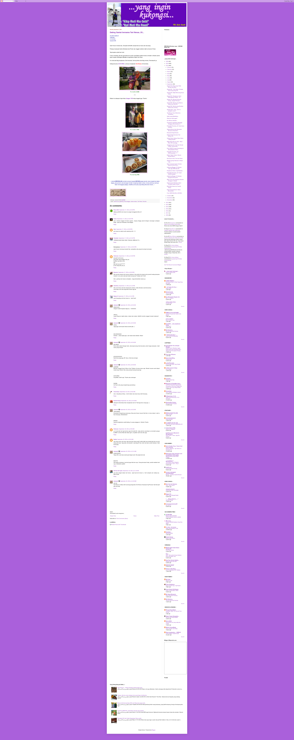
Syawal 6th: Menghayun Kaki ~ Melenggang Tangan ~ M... (174, 96)
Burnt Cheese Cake (170, 320)
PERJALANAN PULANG (172, 413)
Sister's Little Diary (171, 568)
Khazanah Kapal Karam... (173, 132)
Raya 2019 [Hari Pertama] (171, 595)
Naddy (115, 439)
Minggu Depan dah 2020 (171, 561)
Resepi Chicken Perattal (171, 403)
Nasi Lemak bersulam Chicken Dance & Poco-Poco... (174, 164)
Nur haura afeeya (174, 245)
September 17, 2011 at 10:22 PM (128, 247)
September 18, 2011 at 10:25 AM (125, 439)
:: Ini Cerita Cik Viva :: (171, 287)
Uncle (115, 218)
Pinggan (167, 457)
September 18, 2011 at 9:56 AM (126, 429)
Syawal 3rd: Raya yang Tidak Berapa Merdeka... (174, 86)
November (170, 197)
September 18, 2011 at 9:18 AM (129, 400)
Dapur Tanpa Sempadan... (172, 616)
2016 (167, 210)
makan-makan (134, 201)
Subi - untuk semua (170, 485)
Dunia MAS (169, 621)
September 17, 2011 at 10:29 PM (127, 256)
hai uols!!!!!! (168, 505)
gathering (121, 201)
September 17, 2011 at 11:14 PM (126, 296)
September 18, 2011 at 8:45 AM (128, 364)
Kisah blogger (127, 201)
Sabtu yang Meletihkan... (173, 116)
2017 (167, 213)
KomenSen (169, 391)
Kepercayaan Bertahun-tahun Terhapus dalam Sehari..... (174, 183)
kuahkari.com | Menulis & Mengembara (172, 433)
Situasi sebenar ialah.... (171, 272)
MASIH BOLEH (169, 533)
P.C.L (167, 554)
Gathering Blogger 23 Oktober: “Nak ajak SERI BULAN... (174, 168)
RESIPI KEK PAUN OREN (172, 617)
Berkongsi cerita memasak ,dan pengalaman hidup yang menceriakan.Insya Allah (174, 455)
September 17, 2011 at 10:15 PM (127, 238)
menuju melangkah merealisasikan (171, 473)
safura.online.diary (171, 302)
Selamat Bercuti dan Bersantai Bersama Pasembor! (174, 130)
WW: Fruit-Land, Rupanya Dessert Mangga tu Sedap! (175, 180)
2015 (167, 208)
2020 (167, 215)
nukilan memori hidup (171, 368)
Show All (182, 306)
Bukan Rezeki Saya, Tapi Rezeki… (173, 585)
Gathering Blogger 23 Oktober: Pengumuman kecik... (174, 177)
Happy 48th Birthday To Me (172, 528)
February (169, 69)
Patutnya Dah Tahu (170, 379)
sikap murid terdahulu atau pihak (172, 224)
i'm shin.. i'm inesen (171, 527)
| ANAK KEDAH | (170, 280)
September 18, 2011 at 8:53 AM (127, 391)
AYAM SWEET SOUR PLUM (172, 633)
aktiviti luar (116, 201)
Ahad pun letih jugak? (172, 118)
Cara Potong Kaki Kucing (171, 468)
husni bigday (168, 369)
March (169, 71)
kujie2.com (169, 467)
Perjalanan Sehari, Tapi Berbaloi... (175, 170)
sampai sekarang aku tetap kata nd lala (173, 237)
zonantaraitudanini (171, 418)
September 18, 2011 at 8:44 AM (128, 342)
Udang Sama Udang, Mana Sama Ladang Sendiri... (175, 139)
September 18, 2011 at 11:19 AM (131, 470)
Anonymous (172, 222)
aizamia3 (168, 378)
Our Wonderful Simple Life (173, 297)
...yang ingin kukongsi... (172, 271)
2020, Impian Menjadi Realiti (172, 495)
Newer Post (113, 515)
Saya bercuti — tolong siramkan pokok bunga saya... (130, 687)
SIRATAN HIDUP (170, 565)
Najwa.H (116, 296)
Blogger (153, 730)
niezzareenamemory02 (171, 504)
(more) (180, 242)
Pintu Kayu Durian (170, 550)
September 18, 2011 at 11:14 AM (128, 451)
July (168, 80)
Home (135, 515)
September (170, 84)
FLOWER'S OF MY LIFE (172, 423)
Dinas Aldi (116, 209)
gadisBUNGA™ (170, 461)
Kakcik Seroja (117, 400)
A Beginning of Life (171, 396)
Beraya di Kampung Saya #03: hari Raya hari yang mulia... (132, 703)
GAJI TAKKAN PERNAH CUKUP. (173, 392)
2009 (167, 61)
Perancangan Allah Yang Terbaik (173, 364)
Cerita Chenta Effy (170, 428)
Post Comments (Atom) (122, 518)
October (169, 195)
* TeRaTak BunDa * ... (171, 335)
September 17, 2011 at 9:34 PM (127, 209)
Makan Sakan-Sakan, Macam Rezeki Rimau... (174, 155)
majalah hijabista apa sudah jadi (172, 230)
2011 (167, 65)
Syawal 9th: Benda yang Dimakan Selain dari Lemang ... (175, 107)
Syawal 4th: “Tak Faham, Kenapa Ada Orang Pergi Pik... (175, 90)
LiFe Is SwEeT (169, 319)
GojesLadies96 (169, 419)
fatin (115, 229)
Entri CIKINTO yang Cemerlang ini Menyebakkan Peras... (175, 149)
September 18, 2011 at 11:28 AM (128, 481)
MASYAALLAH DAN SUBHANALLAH (174, 424)
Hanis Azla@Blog (170, 358)
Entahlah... (168, 532)
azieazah (116, 305)
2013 (167, 204)
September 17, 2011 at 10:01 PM (125, 218)
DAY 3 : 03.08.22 (169, 298)
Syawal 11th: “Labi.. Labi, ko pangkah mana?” (174, 110)
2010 (167, 63)
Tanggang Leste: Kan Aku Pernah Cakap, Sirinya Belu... (175, 145)
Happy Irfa (168, 494)
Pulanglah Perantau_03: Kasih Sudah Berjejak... (174, 173)
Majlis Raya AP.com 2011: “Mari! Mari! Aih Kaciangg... (174, 142)
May (168, 75)
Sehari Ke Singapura (170, 429)
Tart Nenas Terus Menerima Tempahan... (173, 113)
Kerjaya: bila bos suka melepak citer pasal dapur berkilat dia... (133, 695)
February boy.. (169, 359)
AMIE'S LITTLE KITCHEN (172, 312)
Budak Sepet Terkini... (171, 538)
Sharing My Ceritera (171, 402)
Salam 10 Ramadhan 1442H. (172, 590)
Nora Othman (173, 236)
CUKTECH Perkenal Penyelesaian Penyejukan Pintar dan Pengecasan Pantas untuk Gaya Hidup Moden (174, 386)
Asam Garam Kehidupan (172, 589)
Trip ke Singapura (170, 293)
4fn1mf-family (169, 292)
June (168, 77)
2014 (167, 206)
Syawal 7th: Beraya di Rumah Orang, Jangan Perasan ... (174, 100)
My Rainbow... (169, 330)
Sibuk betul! (168, 326)
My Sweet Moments (171, 594)
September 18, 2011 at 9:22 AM (128, 409)
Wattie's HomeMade (171, 627)
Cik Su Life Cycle (118, 470)
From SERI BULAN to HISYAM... (175, 193)
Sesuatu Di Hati (169, 500)
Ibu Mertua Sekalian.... (172, 120)
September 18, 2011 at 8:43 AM (128, 323)
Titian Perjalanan (170, 584)
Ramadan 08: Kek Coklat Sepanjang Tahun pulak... (130, 718)
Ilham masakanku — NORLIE (173, 632)
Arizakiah (116, 238)
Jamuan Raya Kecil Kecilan (172, 331)
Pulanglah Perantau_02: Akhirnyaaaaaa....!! (173, 152)
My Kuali (168, 579)
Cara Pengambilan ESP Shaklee (173, 570)
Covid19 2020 (169, 303)
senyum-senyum (170, 489)
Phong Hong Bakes (171, 610)
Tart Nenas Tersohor (142, 201)
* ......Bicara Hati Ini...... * (172, 499)
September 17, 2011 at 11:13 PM (127, 285)
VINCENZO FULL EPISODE (172, 490)
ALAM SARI (169, 514)
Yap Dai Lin (173, 228)
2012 (167, 202)
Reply (115, 214)
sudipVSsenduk (170, 363)
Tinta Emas (116, 391)
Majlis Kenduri (169, 414)
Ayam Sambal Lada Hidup (171, 628)
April (168, 73)
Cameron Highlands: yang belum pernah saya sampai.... (131, 710)
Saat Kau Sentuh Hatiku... (172, 560)
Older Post (156, 515)
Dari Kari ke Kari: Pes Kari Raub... (175, 158)
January (169, 67)
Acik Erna (116, 285)
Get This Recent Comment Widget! (172, 264)
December (170, 200)
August (169, 82)
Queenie (116, 272)
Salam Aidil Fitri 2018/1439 (172, 336)
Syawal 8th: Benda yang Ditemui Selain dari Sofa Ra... (175, 103)
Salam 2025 (168, 288)
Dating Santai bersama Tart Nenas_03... (127, 32)
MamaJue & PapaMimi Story (173, 383)
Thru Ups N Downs (171, 354)
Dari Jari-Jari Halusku (171, 484)
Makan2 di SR (169, 580)
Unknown (116, 256)
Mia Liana (168, 520)
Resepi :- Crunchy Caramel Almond (173, 474)
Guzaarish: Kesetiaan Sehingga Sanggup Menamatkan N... (174, 123)
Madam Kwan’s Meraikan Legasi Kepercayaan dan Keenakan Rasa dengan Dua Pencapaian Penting (173, 349)
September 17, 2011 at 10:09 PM (124, 229)
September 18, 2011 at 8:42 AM (128, 305)
